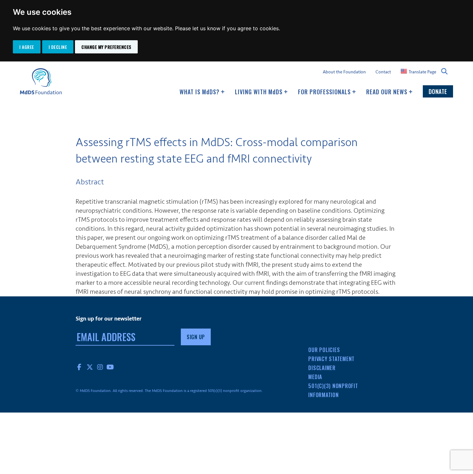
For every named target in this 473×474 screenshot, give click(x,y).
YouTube (110, 367)
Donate (438, 91)
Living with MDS (259, 92)
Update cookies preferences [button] (36, 472)
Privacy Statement (331, 359)
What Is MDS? (200, 92)
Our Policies (324, 350)
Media (315, 377)
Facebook (79, 367)
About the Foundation (344, 72)
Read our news (387, 92)
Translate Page (422, 71)
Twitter (90, 367)
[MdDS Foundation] (41, 81)
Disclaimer (322, 368)
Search (444, 71)
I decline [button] (58, 46)
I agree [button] (26, 46)
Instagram (100, 367)
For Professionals (325, 92)
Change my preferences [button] (106, 46)
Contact (383, 72)
